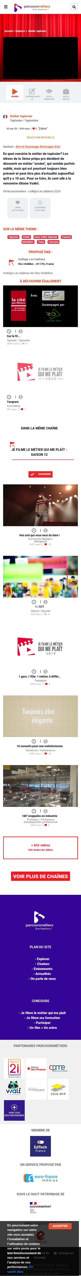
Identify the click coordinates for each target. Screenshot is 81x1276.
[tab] (14, 92)
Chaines (43, 964)
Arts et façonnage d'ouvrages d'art (38, 146)
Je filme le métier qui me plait (43, 1013)
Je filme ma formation (43, 1018)
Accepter (60, 1226)
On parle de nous (43, 979)
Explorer (20, 31)
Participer (43, 1023)
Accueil (8, 31)
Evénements (43, 969)
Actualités (43, 974)
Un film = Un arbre (43, 1028)
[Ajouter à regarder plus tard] (10, 331)
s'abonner (44, 474)
